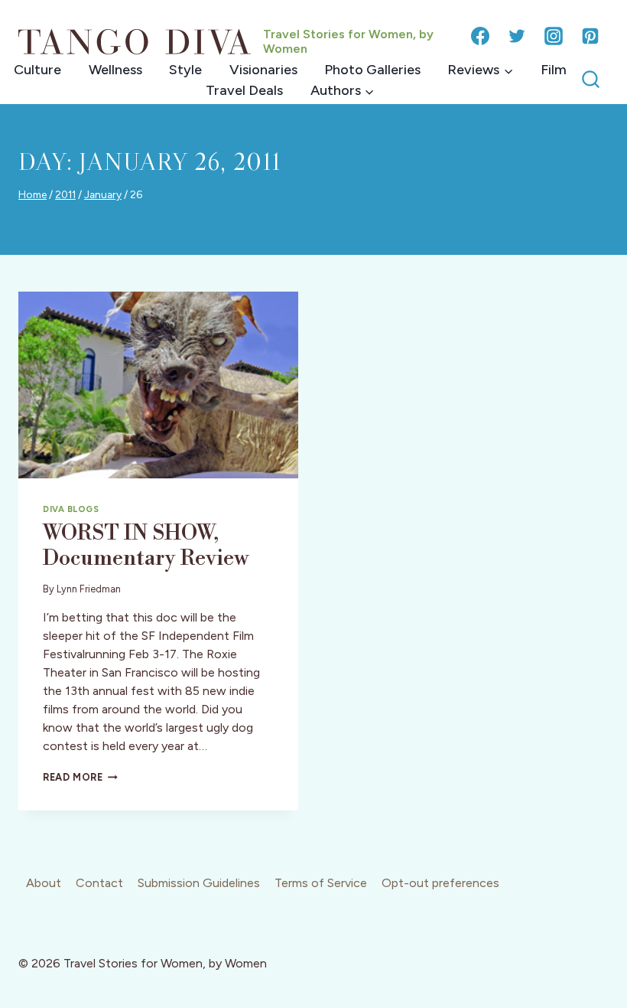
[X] (517, 36)
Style (185, 69)
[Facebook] (480, 36)
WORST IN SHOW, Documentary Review (146, 546)
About (43, 883)
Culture (37, 69)
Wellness (115, 69)
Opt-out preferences (440, 883)
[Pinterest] (590, 36)
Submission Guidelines (199, 883)
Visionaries (263, 69)
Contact (99, 883)
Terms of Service (321, 883)
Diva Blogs (71, 509)
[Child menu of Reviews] (480, 70)
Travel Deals (244, 90)
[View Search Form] (590, 80)
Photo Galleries (372, 69)
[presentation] (158, 385)
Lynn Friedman (89, 589)
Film (554, 69)
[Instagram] (553, 36)
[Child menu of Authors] (342, 90)
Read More (80, 777)
